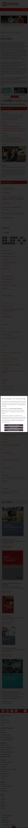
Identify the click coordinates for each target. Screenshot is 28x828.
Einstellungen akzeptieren (13, 425)
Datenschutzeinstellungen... (14, 430)
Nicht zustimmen (13, 427)
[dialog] (14, 414)
